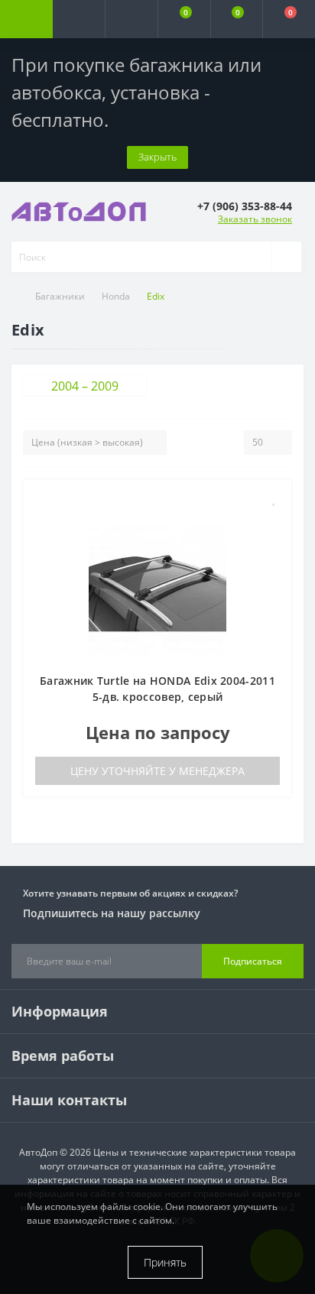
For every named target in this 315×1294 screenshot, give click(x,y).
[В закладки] (274, 498)
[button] (131, 19)
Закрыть (157, 157)
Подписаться (252, 961)
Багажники (60, 296)
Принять (165, 1262)
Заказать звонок (255, 218)
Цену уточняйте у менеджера (157, 771)
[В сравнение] (274, 521)
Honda (116, 296)
